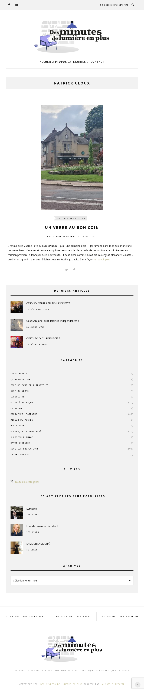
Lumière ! (31, 508)
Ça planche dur (72, 379)
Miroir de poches (72, 419)
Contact (47, 670)
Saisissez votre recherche (114, 4)
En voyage (72, 408)
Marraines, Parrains (72, 414)
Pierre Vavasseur (61, 236)
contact (97, 62)
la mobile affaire (113, 684)
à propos (59, 62)
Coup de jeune (72, 391)
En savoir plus (102, 259)
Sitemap (124, 670)
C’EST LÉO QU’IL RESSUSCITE (43, 338)
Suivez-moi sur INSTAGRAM (24, 616)
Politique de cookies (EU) (98, 670)
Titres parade (72, 454)
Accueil (46, 62)
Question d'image (72, 437)
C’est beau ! (72, 373)
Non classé (72, 425)
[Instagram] (16, 5)
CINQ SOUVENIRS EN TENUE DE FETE (48, 303)
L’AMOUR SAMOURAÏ (38, 543)
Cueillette (72, 396)
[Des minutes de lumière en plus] (72, 34)
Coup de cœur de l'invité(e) (72, 385)
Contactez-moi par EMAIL (73, 616)
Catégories (77, 62)
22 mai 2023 (89, 236)
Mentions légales (66, 670)
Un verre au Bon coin (72, 228)
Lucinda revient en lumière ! (42, 526)
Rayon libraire (72, 443)
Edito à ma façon (72, 402)
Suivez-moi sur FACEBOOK (120, 616)
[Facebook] (9, 5)
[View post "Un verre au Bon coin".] (72, 157)
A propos (33, 670)
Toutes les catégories (27, 482)
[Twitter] (66, 270)
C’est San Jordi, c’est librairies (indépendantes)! (52, 320)
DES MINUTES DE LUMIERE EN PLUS (61, 684)
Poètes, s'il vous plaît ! (72, 431)
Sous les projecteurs (71, 218)
